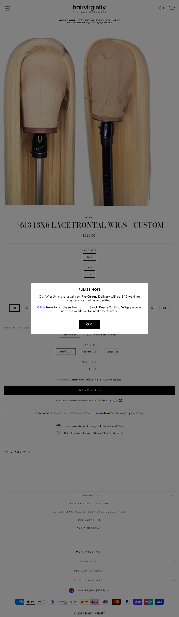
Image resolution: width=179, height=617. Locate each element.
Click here (45, 307)
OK (89, 324)
